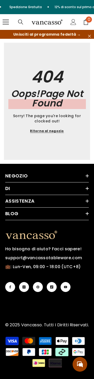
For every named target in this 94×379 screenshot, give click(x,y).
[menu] (6, 22)
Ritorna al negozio (47, 131)
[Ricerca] (20, 22)
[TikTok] (52, 287)
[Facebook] (10, 287)
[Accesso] (73, 22)
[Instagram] (24, 287)
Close (89, 36)
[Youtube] (65, 287)
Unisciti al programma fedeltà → (47, 34)
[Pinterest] (38, 287)
